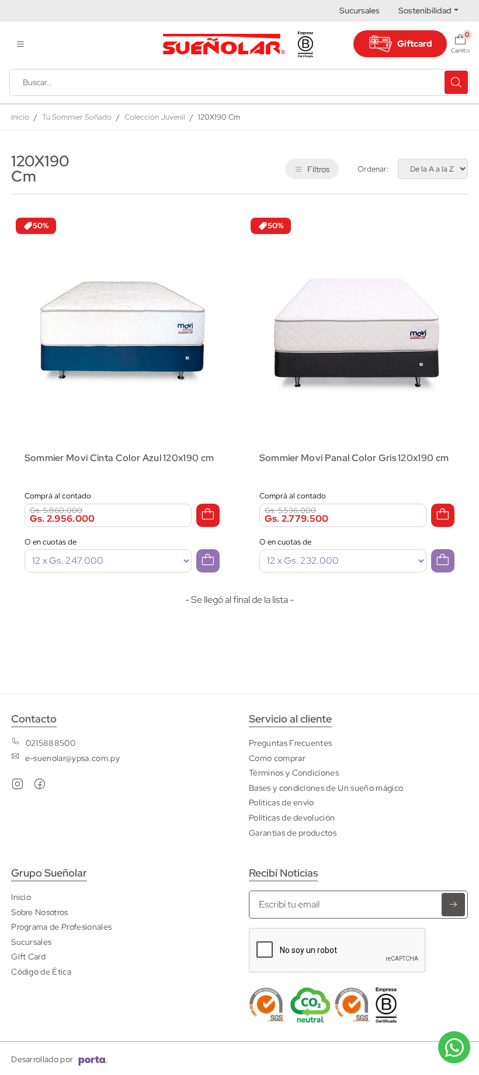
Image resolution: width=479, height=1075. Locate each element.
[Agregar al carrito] (208, 515)
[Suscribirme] (453, 904)
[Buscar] (456, 82)
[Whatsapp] (454, 1047)
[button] (20, 44)
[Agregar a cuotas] (208, 561)
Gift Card (28, 956)
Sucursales (359, 10)
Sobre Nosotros (39, 911)
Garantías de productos (292, 832)
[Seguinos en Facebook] (39, 786)
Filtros (318, 168)
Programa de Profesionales (61, 926)
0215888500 (50, 742)
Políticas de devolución (292, 817)
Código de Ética (41, 971)
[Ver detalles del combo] (122, 322)
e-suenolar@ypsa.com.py (72, 757)
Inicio (20, 117)
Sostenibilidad (425, 10)
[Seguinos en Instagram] (17, 786)
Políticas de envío (281, 802)
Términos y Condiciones (294, 772)
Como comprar (277, 757)
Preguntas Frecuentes (290, 742)
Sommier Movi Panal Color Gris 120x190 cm (354, 458)
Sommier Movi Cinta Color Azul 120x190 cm (119, 458)
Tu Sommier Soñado (77, 117)
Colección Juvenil (154, 117)
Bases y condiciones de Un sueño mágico (326, 787)
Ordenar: (372, 169)
